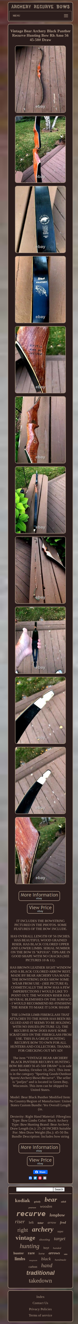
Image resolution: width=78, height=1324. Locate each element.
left (31, 1222)
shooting (44, 1239)
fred (63, 1222)
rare (31, 1253)
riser (20, 1221)
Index (40, 1297)
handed (57, 1248)
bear (51, 1199)
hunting (29, 1245)
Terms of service (40, 1315)
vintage (25, 1237)
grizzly (37, 1201)
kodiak (22, 1200)
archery (42, 1229)
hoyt (46, 1247)
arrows (54, 1253)
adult (63, 1201)
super (60, 1231)
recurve (31, 1214)
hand (46, 1265)
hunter (18, 1253)
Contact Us (40, 1303)
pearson (32, 1207)
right (22, 1230)
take (65, 1254)
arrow (52, 1222)
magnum (33, 1260)
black (46, 1258)
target (59, 1238)
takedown (40, 1280)
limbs (20, 1258)
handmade (60, 1259)
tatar (41, 1222)
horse (42, 1253)
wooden (46, 1206)
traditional (40, 1273)
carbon (33, 1266)
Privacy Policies (40, 1309)
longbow (57, 1215)
